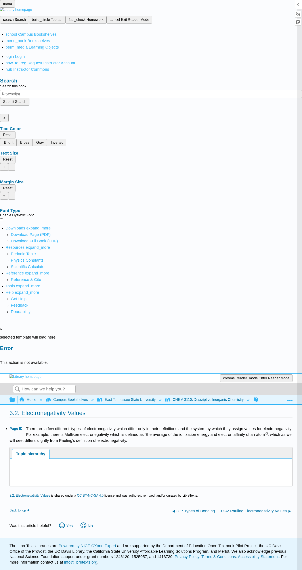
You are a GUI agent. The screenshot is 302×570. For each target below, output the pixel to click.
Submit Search (14, 102)
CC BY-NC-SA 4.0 (90, 495)
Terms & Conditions (218, 556)
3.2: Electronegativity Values (30, 495)
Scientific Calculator (28, 266)
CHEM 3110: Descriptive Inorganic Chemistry (208, 400)
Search (17, 389)
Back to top (18, 510)
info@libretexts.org (80, 562)
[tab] (31, 454)
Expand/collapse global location (289, 398)
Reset (7, 135)
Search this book (13, 86)
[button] (19, 305)
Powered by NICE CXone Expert (88, 546)
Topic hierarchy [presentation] (30, 454)
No (90, 526)
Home (31, 400)
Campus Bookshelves (70, 400)
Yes (69, 526)
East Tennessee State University (130, 400)
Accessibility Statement (258, 556)
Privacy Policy (187, 556)
